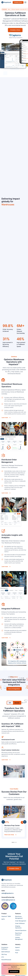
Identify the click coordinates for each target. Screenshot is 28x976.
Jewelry (17, 950)
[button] (25, 2)
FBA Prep (4, 954)
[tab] (10, 702)
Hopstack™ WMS (6, 916)
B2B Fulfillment (5, 951)
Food (16, 952)
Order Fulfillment (20, 923)
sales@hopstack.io (7, 893)
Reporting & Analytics (18, 934)
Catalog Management (19, 938)
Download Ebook (14, 971)
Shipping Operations (18, 927)
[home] (6, 2)
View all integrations (14, 689)
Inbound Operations (20, 930)
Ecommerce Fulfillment (4, 948)
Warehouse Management (19, 917)
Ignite (3, 919)
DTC (2, 957)
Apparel (17, 947)
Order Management (20, 921)
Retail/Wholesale (6, 959)
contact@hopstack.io (8, 900)
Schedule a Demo (18, 2)
